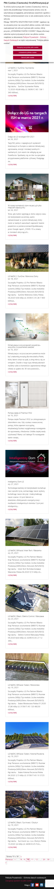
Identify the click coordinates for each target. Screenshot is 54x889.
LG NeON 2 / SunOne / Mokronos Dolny (23, 277)
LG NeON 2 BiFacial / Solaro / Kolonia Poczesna (26, 754)
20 (44, 860)
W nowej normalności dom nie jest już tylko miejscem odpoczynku (24, 207)
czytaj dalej (12, 96)
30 (48, 860)
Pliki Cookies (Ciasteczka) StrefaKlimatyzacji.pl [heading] (26, 3)
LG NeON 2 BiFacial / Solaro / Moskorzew (24, 685)
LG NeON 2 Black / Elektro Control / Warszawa (26, 617)
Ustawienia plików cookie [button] (28, 52)
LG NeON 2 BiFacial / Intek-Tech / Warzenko (24, 551)
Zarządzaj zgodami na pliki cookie (18, 881)
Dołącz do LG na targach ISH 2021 (21, 137)
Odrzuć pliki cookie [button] (27, 58)
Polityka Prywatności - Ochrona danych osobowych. (25, 878)
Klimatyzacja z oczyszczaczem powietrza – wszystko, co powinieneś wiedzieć (24, 346)
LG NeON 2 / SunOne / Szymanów (21, 68)
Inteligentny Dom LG (16, 482)
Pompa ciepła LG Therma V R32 (20, 413)
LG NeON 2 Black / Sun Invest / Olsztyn (23, 823)
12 (36, 860)
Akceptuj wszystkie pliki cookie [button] (27, 47)
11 (32, 860)
